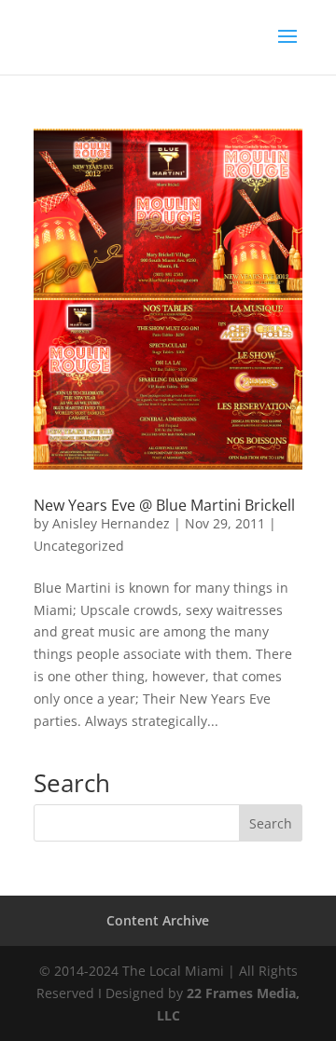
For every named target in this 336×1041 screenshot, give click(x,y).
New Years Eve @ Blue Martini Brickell (164, 505)
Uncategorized (79, 546)
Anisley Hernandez (111, 523)
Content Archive (157, 920)
